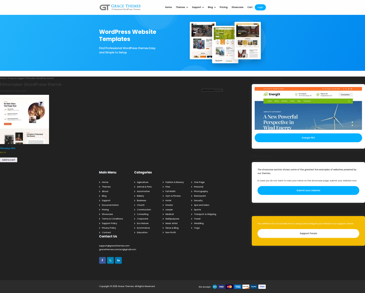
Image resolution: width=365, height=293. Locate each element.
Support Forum (308, 233)
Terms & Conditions (112, 218)
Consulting (142, 214)
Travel (197, 218)
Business (141, 200)
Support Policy (109, 223)
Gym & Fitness (173, 195)
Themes (180, 7)
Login (260, 7)
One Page (199, 182)
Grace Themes (126, 286)
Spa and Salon (201, 204)
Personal (198, 186)
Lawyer (169, 209)
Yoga (197, 227)
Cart (250, 7)
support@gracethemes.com (114, 245)
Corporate (142, 218)
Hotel (168, 200)
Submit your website (308, 190)
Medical (170, 214)
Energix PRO (308, 137)
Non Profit (171, 232)
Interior (169, 204)
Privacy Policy (109, 227)
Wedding (199, 223)
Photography (201, 191)
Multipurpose (172, 218)
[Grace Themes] (120, 8)
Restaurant (200, 195)
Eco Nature (143, 223)
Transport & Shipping (205, 214)
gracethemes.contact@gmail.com (117, 249)
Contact (106, 232)
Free (168, 186)
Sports (197, 209)
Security (198, 200)
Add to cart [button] (8, 159)
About (105, 191)
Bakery (140, 195)
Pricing (224, 7)
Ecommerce (143, 227)
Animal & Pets (144, 186)
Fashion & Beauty (175, 182)
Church (141, 204)
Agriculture (142, 182)
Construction (144, 209)
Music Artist (172, 223)
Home (168, 7)
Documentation (110, 204)
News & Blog (172, 227)
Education (142, 232)
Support (196, 7)
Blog (210, 7)
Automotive (143, 191)
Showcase (237, 7)
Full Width (171, 191)
